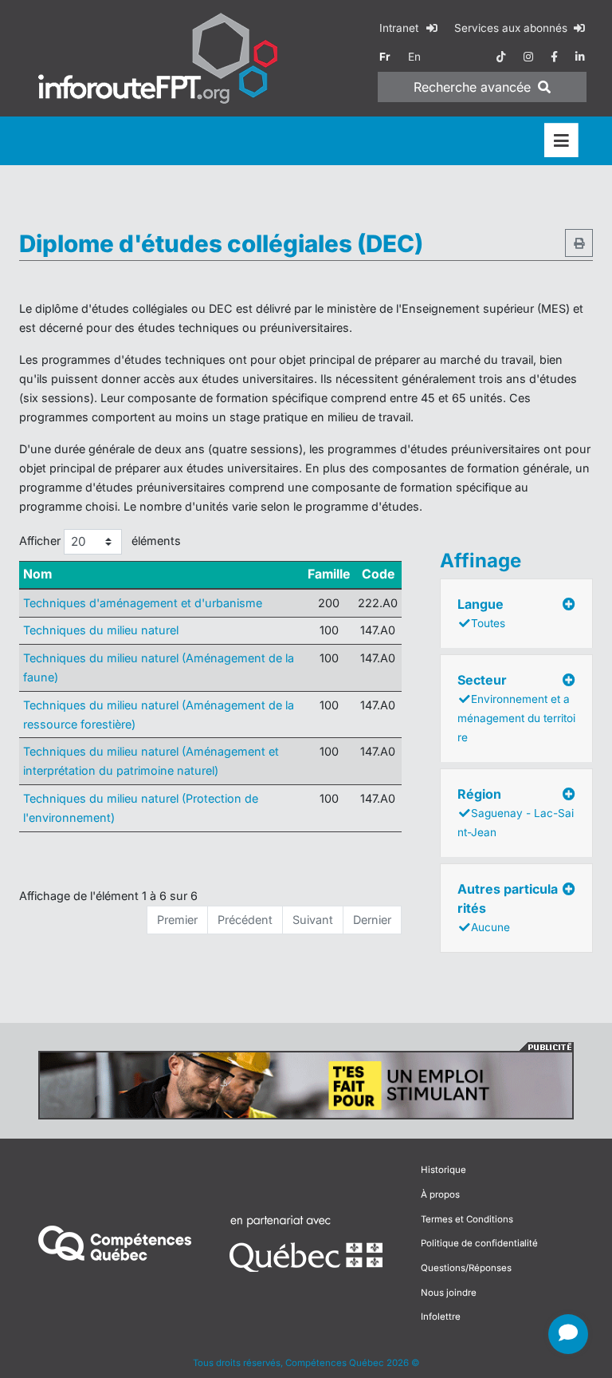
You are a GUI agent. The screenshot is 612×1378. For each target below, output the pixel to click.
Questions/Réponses (466, 1267)
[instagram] (528, 56)
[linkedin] (580, 56)
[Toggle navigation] (561, 141)
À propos (440, 1194)
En (414, 56)
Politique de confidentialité (479, 1243)
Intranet (400, 28)
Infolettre (441, 1316)
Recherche (472, 87)
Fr (384, 56)
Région (515, 812)
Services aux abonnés (512, 28)
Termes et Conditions (467, 1219)
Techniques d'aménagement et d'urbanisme (142, 603)
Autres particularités (507, 907)
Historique (443, 1169)
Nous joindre (449, 1292)
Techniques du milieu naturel (100, 630)
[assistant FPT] (568, 1334)
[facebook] (554, 56)
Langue (481, 613)
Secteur (516, 708)
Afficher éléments (100, 540)
